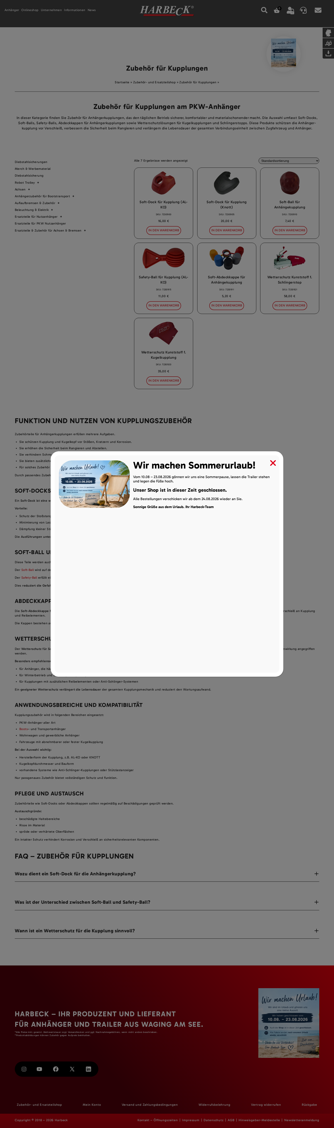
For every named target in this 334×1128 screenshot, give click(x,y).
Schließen (270, 462)
